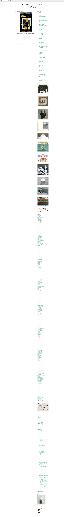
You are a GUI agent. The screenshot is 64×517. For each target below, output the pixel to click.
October (40, 423)
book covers (20, 37)
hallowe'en (39, 316)
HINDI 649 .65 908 (41, 464)
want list (39, 329)
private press (39, 282)
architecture (39, 244)
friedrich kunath (40, 397)
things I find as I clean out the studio (42, 278)
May (39, 429)
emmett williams (40, 379)
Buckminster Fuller (40, 339)
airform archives (41, 17)
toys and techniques (41, 73)
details (38, 311)
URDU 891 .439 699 (42, 445)
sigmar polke (39, 326)
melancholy (39, 237)
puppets (39, 287)
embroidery (39, 334)
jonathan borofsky (40, 382)
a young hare (40, 15)
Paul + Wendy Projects (42, 57)
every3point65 (41, 34)
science (39, 262)
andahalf (40, 21)
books (23, 37)
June (40, 428)
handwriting (39, 239)
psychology (28, 37)
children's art (39, 223)
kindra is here (40, 41)
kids (38, 234)
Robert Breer (39, 330)
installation (39, 356)
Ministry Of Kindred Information (43, 46)
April (39, 430)
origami (39, 292)
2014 (39, 415)
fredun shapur (39, 314)
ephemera (39, 280)
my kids (39, 358)
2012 (39, 417)
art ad (38, 376)
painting (39, 224)
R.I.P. (38, 238)
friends (38, 233)
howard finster (39, 336)
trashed (39, 267)
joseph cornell (39, 399)
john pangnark (39, 398)
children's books (40, 217)
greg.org (40, 37)
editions (39, 235)
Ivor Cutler (39, 307)
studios (38, 288)
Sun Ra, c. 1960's (41, 450)
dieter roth (39, 353)
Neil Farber (39, 372)
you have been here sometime (43, 81)
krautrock (39, 290)
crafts (38, 245)
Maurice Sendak (40, 371)
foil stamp (39, 302)
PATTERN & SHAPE (41, 56)
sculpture (39, 220)
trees (38, 258)
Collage (39, 241)
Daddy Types (40, 29)
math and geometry (40, 240)
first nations (39, 259)
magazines (39, 247)
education (39, 222)
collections (39, 279)
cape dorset (39, 351)
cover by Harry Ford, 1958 (42, 451)
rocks (38, 283)
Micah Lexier (40, 43)
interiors (39, 357)
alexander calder (40, 349)
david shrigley (39, 352)
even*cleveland (41, 33)
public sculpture (40, 261)
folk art (38, 335)
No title (40, 444)
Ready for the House (41, 62)
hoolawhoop (40, 38)
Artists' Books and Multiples (43, 25)
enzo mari (39, 313)
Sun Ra (39, 331)
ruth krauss (39, 359)
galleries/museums (40, 315)
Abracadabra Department (42, 16)
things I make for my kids (41, 328)
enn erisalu (39, 396)
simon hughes (39, 327)
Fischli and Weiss (40, 306)
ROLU (39, 66)
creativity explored (40, 377)
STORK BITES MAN (41, 69)
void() (39, 77)
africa (38, 348)
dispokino (40, 30)
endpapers (39, 263)
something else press (40, 361)
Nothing (39, 269)
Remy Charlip (39, 236)
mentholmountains (41, 42)
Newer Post (17, 43)
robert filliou (39, 338)
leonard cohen (39, 383)
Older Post (34, 43)
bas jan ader (39, 395)
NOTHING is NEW (41, 52)
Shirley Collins (39, 394)
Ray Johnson (39, 309)
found (38, 260)
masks (38, 264)
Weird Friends (40, 80)
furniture (39, 281)
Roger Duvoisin (40, 310)
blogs (38, 270)
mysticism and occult (40, 286)
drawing (39, 221)
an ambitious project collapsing (43, 20)
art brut (38, 242)
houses (39, 303)
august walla (39, 350)
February (40, 490)
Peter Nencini (40, 60)
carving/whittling (40, 243)
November (40, 422)
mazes (25, 37)
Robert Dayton (41, 65)
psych (38, 265)
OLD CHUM (40, 53)
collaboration (39, 255)
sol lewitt (39, 360)
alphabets (39, 332)
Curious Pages (41, 28)
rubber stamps (39, 325)
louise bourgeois (40, 384)
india (38, 304)
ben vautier (39, 333)
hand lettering (39, 257)
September (40, 424)
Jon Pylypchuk (39, 308)
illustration (39, 219)
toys (38, 289)
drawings (39, 354)
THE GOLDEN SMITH (41, 70)
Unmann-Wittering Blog (42, 74)
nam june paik (39, 337)
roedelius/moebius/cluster (41, 305)
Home (26, 43)
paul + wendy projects (40, 385)
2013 (39, 416)
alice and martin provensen (41, 375)
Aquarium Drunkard (41, 24)
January (40, 491)
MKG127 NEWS (41, 47)
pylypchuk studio (41, 61)
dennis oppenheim (40, 378)
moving (40, 438)
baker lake (39, 284)
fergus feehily (39, 355)
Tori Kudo (39, 374)
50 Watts (40, 12)
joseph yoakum (40, 400)
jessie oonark (39, 381)
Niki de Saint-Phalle (40, 373)
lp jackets (39, 246)
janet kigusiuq (39, 380)
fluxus (38, 256)
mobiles (39, 291)
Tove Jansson (39, 347)
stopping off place (32, 5)
